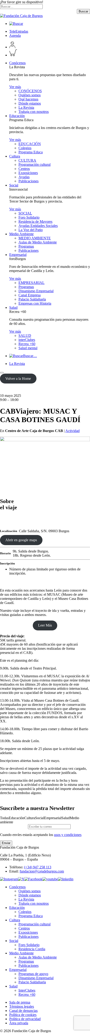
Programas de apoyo (33, 974)
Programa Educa (30, 152)
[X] (21, 879)
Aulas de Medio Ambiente (37, 242)
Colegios (24, 148)
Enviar (6, 843)
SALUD (24, 336)
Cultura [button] (29, 818)
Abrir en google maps (21, 540)
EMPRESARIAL (31, 283)
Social (13, 185)
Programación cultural (34, 164)
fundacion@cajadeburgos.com (42, 871)
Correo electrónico (13, 826)
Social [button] (39, 818)
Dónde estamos (29, 103)
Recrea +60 (26, 344)
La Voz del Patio (30, 230)
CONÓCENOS (30, 91)
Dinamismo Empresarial (36, 291)
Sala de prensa (19, 1002)
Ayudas (24, 177)
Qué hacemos (28, 99)
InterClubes (26, 990)
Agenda (15, 35)
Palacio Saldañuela (32, 299)
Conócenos (17, 63)
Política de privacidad (25, 1019)
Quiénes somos (29, 95)
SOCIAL (25, 213)
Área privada (18, 1023)
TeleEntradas (18, 31)
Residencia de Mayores (35, 221)
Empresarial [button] (52, 818)
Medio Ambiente (21, 234)
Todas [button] (4, 818)
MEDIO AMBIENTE (34, 238)
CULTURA (27, 160)
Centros (24, 169)
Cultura (14, 156)
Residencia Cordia (31, 949)
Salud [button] (65, 818)
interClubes (26, 340)
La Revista (26, 107)
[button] (16, 24)
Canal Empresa (29, 295)
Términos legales (21, 1006)
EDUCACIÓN (29, 144)
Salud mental (27, 348)
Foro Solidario (28, 217)
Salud (13, 307)
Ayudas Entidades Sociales (38, 226)
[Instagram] (9, 879)
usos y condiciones (67, 835)
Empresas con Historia (34, 303)
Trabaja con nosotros (33, 112)
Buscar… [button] (30, 356)
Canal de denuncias (23, 1011)
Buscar (83, 11)
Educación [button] (16, 818)
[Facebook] (33, 879)
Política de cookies (22, 1015)
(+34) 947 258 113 (37, 867)
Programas (26, 246)
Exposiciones (28, 173)
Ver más (15, 87)
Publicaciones (28, 181)
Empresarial (18, 255)
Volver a (18, 379)
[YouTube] (50, 879)
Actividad (72, 431)
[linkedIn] (65, 879)
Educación (17, 116)
